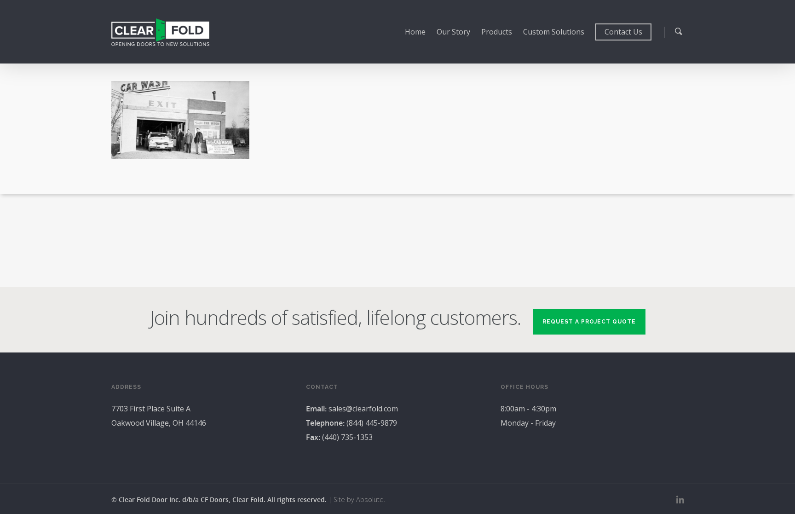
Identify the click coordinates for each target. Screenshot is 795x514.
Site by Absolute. (359, 499)
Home (415, 32)
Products (496, 32)
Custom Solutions (553, 32)
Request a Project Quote (589, 321)
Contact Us (623, 32)
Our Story (453, 32)
